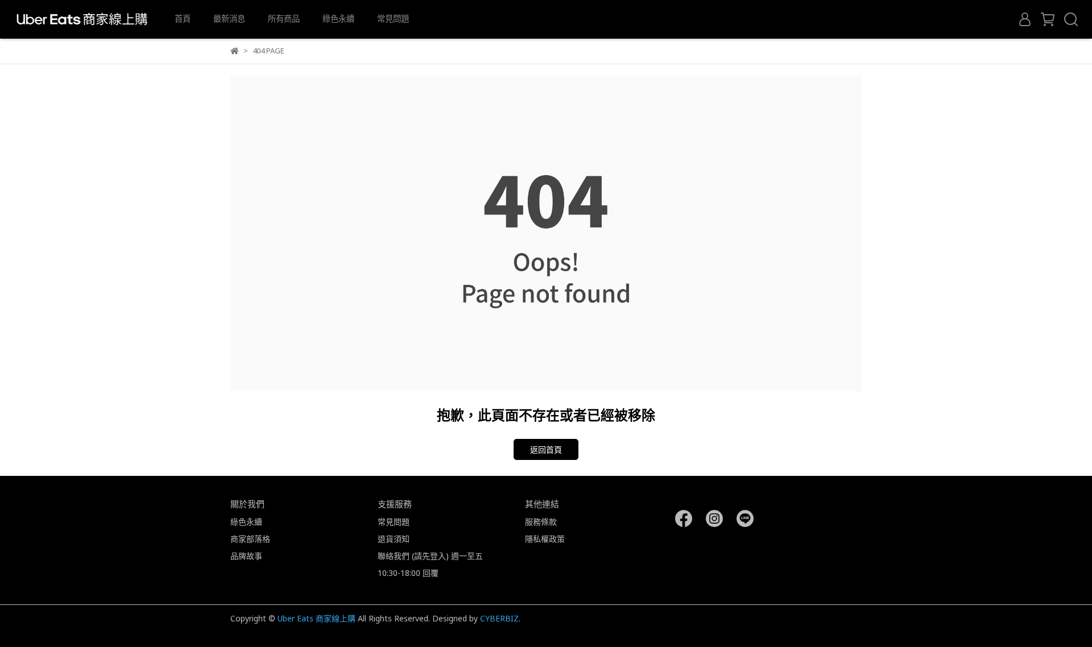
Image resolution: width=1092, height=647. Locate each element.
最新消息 (229, 18)
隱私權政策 (545, 538)
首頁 (183, 18)
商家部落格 (250, 538)
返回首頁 (546, 449)
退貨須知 (394, 538)
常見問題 (393, 18)
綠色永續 (338, 18)
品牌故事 (246, 555)
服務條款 (541, 521)
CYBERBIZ (499, 618)
